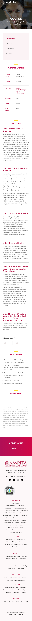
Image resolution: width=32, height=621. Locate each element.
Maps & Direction (19, 470)
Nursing (17, 522)
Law (23, 517)
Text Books (10, 48)
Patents (8, 558)
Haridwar (23, 592)
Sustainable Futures (16, 532)
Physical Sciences (11, 525)
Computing (24, 515)
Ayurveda (23, 513)
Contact (23, 476)
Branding (24, 577)
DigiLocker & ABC (19, 580)
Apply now (9, 470)
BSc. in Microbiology (13, 23)
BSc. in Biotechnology (17, 21)
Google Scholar (16, 556)
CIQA (26, 601)
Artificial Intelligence (20, 508)
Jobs (18, 476)
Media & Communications (11, 520)
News (7, 476)
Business (16, 515)
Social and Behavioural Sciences (15, 530)
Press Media (11, 568)
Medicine (23, 520)
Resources (9, 54)
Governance (20, 568)
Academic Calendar (14, 577)
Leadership (24, 566)
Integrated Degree (12, 542)
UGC (22, 601)
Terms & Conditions (24, 616)
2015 (8, 343)
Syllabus (9, 43)
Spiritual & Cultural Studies (15, 527)
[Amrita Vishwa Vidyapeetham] (9, 3)
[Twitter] (14, 480)
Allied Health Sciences (11, 513)
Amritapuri (8, 587)
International (9, 544)
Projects (14, 558)
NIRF (17, 601)
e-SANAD (10, 580)
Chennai (5, 589)
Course (22, 23)
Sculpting (21, 525)
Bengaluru (23, 587)
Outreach (21, 472)
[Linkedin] (22, 480)
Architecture (8, 508)
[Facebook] (10, 480)
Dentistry (9, 517)
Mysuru (25, 589)
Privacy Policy (12, 614)
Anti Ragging (12, 472)
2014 (20, 343)
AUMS (5, 577)
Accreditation (15, 566)
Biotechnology (7, 515)
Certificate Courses (20, 544)
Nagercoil (8, 592)
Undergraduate (10, 539)
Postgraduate (21, 539)
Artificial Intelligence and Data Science (15, 510)
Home (8, 21)
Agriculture (15, 503)
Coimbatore (13, 589)
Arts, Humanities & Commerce (15, 505)
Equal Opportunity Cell (9, 616)
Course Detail (10, 38)
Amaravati (15, 587)
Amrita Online (16, 546)
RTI (17, 616)
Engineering (16, 517)
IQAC (5, 601)
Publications (22, 558)
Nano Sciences (8, 522)
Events (13, 476)
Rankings (6, 566)
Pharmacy (24, 522)
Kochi (20, 589)
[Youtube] (18, 480)
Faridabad (16, 592)
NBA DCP (11, 601)
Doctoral (21, 542)
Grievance (20, 614)
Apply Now (16, 448)
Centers (7, 556)
